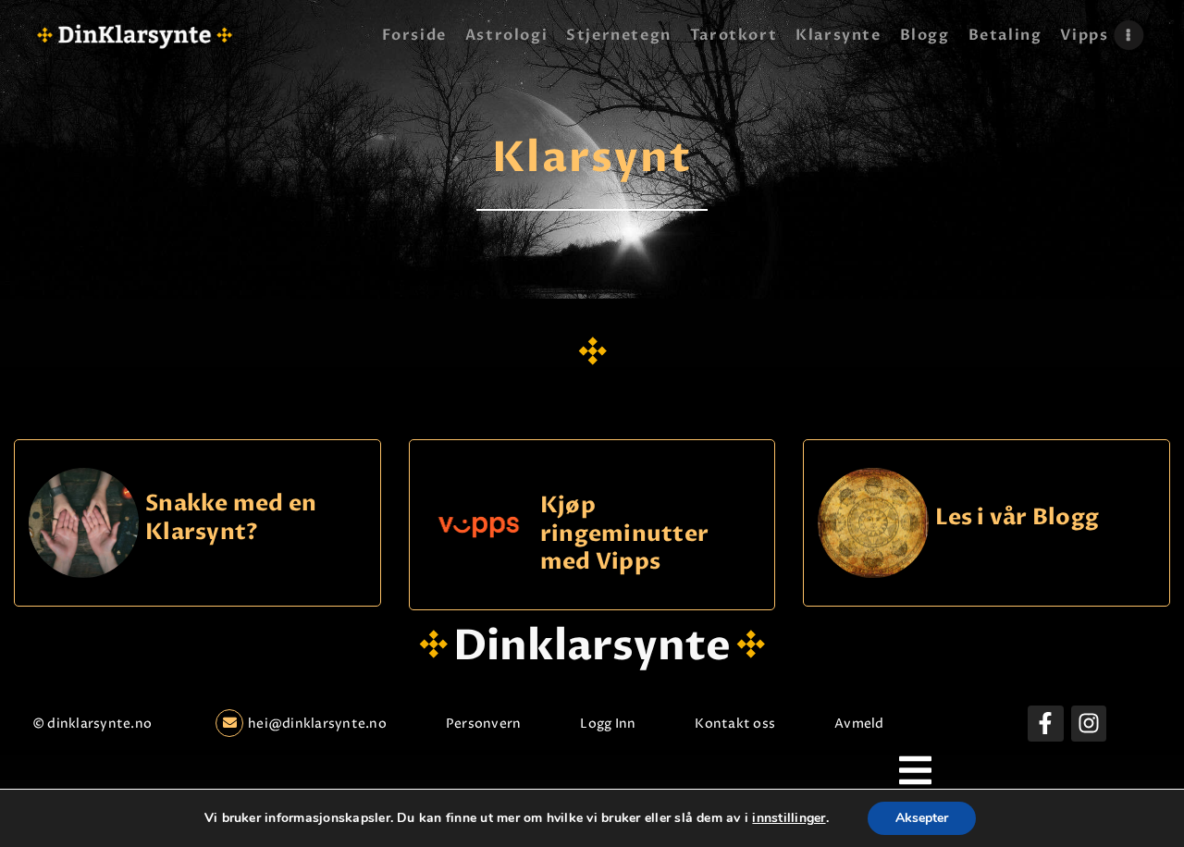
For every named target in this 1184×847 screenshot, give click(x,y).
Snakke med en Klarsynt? (230, 518)
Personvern (483, 723)
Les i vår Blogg (1017, 518)
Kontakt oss (735, 723)
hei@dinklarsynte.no (317, 723)
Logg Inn (607, 723)
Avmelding (869, 723)
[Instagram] (1088, 723)
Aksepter (921, 818)
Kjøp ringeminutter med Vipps (624, 533)
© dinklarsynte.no (92, 723)
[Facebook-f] (1045, 723)
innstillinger (788, 818)
